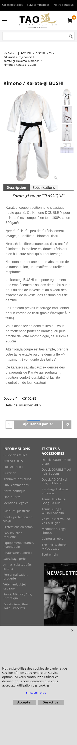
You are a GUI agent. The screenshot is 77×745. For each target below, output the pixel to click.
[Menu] (4, 21)
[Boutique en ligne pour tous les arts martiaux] (37, 20)
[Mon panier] (70, 20)
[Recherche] (71, 36)
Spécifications (44, 187)
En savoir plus (36, 693)
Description (16, 187)
